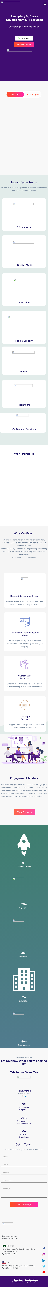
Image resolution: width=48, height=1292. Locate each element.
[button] (45, 4)
